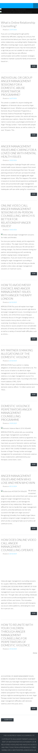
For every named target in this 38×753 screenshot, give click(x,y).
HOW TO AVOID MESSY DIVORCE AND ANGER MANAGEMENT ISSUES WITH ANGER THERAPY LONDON (16, 291)
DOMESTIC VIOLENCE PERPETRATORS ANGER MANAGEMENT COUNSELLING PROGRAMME (16, 412)
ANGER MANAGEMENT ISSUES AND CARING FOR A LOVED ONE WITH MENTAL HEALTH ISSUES (18, 151)
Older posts (8, 720)
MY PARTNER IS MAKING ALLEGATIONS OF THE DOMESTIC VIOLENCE (17, 353)
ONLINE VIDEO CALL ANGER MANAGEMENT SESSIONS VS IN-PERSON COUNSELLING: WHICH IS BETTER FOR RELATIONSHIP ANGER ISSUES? (18, 216)
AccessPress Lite (28, 735)
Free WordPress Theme (12, 735)
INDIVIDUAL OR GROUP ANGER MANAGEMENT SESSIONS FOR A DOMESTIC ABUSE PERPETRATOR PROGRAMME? (16, 86)
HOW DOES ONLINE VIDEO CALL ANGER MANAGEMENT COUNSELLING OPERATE (18, 545)
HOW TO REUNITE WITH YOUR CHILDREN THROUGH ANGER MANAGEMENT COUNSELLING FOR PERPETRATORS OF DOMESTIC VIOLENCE (17, 635)
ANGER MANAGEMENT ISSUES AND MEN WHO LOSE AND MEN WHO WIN (18, 479)
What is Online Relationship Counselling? (18, 24)
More (33, 66)
